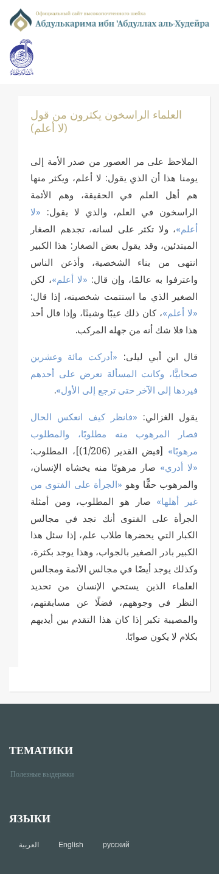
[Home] (109, 19)
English (70, 844)
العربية (29, 844)
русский (116, 844)
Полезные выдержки (46, 773)
